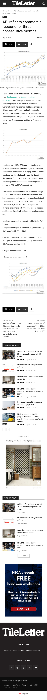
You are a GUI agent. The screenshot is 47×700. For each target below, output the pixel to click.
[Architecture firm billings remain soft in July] (9, 368)
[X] (29, 667)
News (10, 11)
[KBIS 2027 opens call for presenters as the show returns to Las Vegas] (9, 392)
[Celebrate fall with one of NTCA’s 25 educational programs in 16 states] (9, 354)
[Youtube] (35, 667)
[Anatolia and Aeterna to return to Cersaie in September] (9, 380)
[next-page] (8, 429)
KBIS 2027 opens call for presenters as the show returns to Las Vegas (30, 391)
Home (5, 11)
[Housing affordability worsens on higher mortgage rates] (9, 405)
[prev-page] (4, 429)
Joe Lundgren (12, 97)
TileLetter (20, 360)
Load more (22, 556)
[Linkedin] (23, 667)
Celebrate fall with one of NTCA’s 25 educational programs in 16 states (29, 354)
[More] (31, 44)
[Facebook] (11, 667)
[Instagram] (17, 667)
